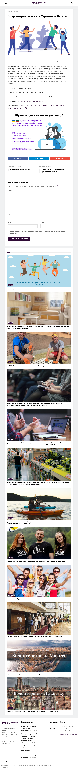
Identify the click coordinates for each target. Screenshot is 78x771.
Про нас (52, 726)
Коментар (11, 190)
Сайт (42, 222)
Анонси (16, 11)
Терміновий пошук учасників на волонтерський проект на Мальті (28, 674)
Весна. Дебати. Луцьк (14, 599)
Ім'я (9, 214)
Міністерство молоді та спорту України (33, 105)
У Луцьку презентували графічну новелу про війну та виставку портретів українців (34, 636)
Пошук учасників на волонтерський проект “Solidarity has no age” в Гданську (32, 712)
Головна (10, 11)
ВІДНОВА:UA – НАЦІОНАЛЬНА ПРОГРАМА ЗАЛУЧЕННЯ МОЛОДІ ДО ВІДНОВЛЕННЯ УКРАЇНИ (36, 561)
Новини (10, 285)
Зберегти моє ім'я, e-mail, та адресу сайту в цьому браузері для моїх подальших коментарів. (37, 232)
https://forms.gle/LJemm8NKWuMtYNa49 (32, 101)
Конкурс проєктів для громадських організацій (22, 289)
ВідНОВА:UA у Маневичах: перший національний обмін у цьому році (29, 366)
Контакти (53, 728)
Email (10, 222)
